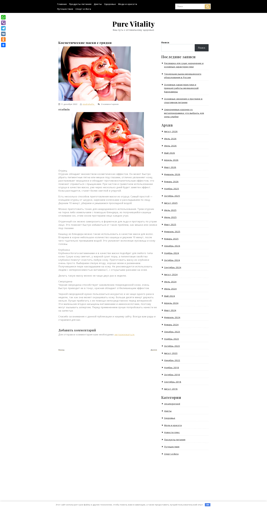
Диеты (98, 4)
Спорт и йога (83, 8)
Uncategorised (172, 403)
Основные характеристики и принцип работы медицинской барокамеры (181, 88)
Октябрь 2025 (172, 195)
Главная (62, 4)
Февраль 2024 (172, 317)
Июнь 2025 (170, 217)
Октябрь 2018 (172, 374)
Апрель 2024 (171, 303)
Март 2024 (170, 310)
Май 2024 (169, 296)
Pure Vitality (133, 23)
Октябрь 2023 (172, 346)
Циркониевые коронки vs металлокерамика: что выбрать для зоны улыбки (184, 113)
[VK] (3, 34)
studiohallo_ (89, 104)
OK (207, 505)
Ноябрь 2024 (171, 253)
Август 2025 (171, 203)
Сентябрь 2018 (172, 381)
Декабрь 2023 (172, 331)
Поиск (207, 6)
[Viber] (3, 23)
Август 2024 (171, 274)
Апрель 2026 (171, 160)
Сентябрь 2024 (172, 267)
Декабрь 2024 (172, 245)
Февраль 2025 (172, 231)
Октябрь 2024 (172, 260)
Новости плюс (172, 432)
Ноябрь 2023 (171, 338)
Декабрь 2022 (172, 360)
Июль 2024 (170, 281)
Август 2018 (171, 388)
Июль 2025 (170, 210)
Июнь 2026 (170, 145)
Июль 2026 (170, 138)
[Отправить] (3, 45)
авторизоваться (124, 334)
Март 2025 (170, 224)
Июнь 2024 (170, 288)
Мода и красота (127, 4)
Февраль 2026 (172, 174)
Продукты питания (80, 4)
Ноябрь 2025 (171, 188)
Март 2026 (170, 167)
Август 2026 (171, 131)
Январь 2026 (171, 181)
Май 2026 (169, 153)
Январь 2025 (171, 238)
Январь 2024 (171, 324)
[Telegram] (3, 28)
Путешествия (65, 8)
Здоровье (110, 4)
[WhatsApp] (3, 17)
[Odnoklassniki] (3, 39)
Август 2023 (171, 353)
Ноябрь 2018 (171, 367)
